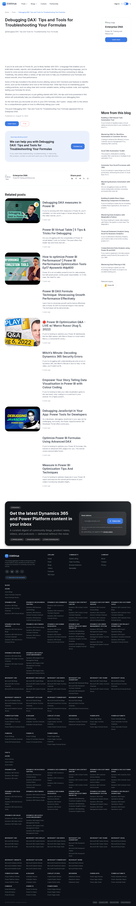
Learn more (12, 124)
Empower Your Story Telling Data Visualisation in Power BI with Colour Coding (65, 383)
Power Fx (30, 733)
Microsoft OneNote (13, 697)
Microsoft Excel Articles (118, 841)
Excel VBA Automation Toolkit (113, 151)
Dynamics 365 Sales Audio (13, 824)
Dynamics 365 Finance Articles (36, 794)
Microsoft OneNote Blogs (13, 700)
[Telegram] (79, 178)
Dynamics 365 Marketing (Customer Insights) (78, 626)
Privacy (103, 565)
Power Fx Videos (31, 892)
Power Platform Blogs (11, 719)
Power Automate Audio (118, 882)
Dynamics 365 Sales (13, 653)
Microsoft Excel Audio (118, 846)
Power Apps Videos (96, 879)
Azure (7, 589)
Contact (43, 4)
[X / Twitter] (7, 571)
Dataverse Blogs (74, 719)
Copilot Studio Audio (53, 882)
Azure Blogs (8, 592)
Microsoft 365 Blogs (11, 681)
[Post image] (22, 210)
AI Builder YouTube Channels (35, 721)
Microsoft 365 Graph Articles (56, 841)
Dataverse (73, 715)
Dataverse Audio (74, 882)
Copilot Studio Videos (54, 879)
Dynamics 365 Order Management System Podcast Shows (99, 644)
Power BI (111, 285)
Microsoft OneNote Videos (13, 866)
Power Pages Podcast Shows (56, 744)
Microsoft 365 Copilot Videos (35, 844)
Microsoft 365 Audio (11, 846)
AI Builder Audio (31, 882)
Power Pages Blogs (53, 736)
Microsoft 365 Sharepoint (75, 679)
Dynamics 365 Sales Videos (13, 821)
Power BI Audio (9, 895)
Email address (86, 515)
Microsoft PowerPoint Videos (56, 866)
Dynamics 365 (10, 602)
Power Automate (118, 715)
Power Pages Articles (54, 889)
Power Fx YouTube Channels (35, 739)
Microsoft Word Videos (76, 866)
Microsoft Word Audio (75, 868)
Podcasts (51, 571)
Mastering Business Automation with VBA (115, 183)
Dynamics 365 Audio (11, 778)
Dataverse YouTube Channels (78, 721)
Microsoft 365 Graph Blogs (55, 681)
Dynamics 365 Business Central (35, 603)
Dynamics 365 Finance (35, 624)
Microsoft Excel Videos (118, 844)
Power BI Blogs (9, 736)
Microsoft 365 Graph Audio (55, 846)
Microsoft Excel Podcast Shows (121, 689)
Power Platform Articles (12, 876)
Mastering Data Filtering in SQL (113, 264)
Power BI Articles (10, 889)
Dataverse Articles (74, 876)
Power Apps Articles (96, 876)
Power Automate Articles (119, 876)
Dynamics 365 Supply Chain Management (34, 654)
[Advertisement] (47, 50)
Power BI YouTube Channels (14, 739)
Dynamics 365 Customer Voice (121, 603)
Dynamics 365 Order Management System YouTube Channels (99, 637)
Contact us (77, 146)
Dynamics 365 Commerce (57, 602)
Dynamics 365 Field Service (12, 625)
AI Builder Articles (31, 876)
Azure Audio (9, 765)
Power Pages (52, 733)
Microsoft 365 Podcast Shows (14, 689)
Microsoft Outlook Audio (33, 868)
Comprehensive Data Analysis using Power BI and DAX (115, 249)
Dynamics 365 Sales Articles (14, 818)
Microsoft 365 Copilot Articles (35, 841)
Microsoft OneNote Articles (13, 863)
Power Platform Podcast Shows (15, 727)
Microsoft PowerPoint (56, 697)
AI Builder (30, 715)
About (103, 558)
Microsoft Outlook (34, 697)
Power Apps (95, 715)
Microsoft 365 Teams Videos (99, 844)
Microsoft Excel (118, 678)
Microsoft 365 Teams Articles (99, 841)
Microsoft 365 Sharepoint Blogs (78, 683)
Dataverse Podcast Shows (77, 724)
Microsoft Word (75, 697)
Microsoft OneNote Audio (13, 868)
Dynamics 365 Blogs (11, 605)
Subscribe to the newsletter (17, 577)
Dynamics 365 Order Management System (98, 625)
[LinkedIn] (72, 178)
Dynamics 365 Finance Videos (35, 797)
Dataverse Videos (74, 879)
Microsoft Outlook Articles (34, 863)
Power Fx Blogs (31, 736)
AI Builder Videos (31, 879)
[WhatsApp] (87, 178)
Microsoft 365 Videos (11, 844)
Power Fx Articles (31, 889)
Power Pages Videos (53, 892)
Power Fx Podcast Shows (34, 742)
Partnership (54, 4)
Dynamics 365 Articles (12, 773)
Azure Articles (9, 759)
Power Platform (11, 715)
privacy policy (108, 532)
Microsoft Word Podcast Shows (78, 708)
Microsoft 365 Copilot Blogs (35, 681)
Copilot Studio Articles (54, 876)
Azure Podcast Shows (12, 597)
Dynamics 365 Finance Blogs (35, 627)
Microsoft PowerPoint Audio (56, 868)
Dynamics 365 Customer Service (100, 603)
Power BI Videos (10, 892)
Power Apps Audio (96, 882)
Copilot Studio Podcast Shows (56, 727)
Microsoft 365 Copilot (35, 678)
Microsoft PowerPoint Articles (56, 863)
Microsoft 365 (11, 678)
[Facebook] (76, 178)
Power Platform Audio (12, 882)
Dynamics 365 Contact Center (78, 603)
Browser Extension (75, 565)
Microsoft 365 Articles (12, 841)
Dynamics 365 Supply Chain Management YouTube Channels (35, 665)
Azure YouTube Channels (13, 594)
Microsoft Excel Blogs (118, 681)
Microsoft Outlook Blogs (33, 700)
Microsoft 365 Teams (98, 678)
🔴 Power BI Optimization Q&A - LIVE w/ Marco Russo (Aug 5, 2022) (64, 325)
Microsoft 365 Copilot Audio (35, 846)
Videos (50, 568)
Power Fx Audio (31, 895)
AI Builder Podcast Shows (34, 724)
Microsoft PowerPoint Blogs (56, 700)
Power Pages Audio (53, 895)
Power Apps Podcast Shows (99, 727)
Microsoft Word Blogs (75, 700)
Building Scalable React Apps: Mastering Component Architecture (115, 199)
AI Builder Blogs (31, 719)
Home (7, 12)
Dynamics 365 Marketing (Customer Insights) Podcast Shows (77, 646)
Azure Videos (9, 762)
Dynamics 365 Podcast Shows (14, 613)
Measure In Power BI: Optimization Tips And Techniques (58, 468)
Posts (23, 4)
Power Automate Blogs (118, 719)
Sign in (116, 4)
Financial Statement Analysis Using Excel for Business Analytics (115, 232)
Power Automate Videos (118, 879)
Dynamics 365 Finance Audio (35, 800)
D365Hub (12, 3)
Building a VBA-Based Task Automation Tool (112, 119)
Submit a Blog (73, 558)
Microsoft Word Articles (76, 863)
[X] (83, 178)
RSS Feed (51, 574)
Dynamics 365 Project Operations (120, 625)
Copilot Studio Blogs (53, 719)
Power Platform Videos (12, 879)
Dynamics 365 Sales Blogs (13, 656)
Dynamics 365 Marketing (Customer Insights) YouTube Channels (78, 639)
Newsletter (72, 568)
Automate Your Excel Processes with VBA (115, 166)
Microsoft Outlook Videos (34, 866)
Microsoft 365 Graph (56, 678)
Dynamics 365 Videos (12, 775)
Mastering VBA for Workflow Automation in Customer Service (114, 135)
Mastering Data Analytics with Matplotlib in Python (113, 216)
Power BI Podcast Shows (13, 742)
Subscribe (116, 521)
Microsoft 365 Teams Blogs (98, 681)
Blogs (33, 4)
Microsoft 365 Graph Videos (56, 844)
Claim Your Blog (74, 562)
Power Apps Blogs (95, 719)
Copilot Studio (53, 715)
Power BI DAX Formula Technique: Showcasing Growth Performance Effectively (64, 295)
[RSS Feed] (22, 571)
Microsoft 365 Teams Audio (98, 846)
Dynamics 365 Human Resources (55, 625)
